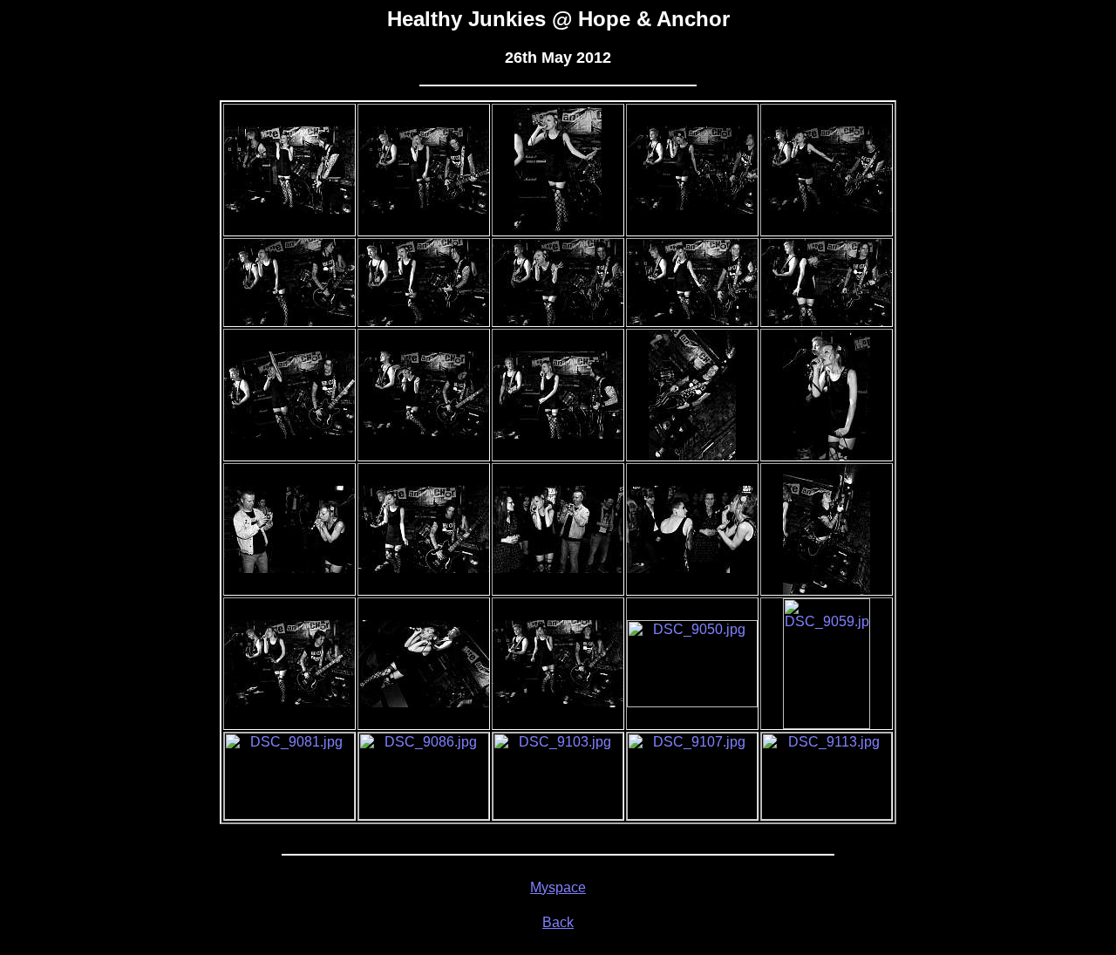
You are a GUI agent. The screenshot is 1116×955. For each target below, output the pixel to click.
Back (558, 922)
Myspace (558, 887)
